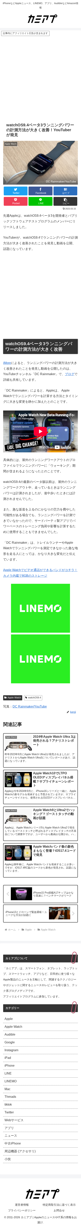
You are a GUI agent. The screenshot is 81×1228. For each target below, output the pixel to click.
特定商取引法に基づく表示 (59, 1204)
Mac (7, 1089)
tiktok (8, 1104)
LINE (8, 1073)
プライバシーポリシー (22, 1210)
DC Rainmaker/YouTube (30, 706)
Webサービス (14, 1120)
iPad (8, 1057)
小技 (8, 1159)
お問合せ (59, 1210)
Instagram (11, 1050)
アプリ (9, 1128)
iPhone (10, 1065)
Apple (9, 1018)
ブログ (69, 374)
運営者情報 (22, 1204)
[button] (65, 201)
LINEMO (11, 1081)
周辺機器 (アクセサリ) (20, 1151)
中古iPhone (13, 1143)
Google (10, 1042)
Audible (10, 1034)
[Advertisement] (40, 78)
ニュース (11, 1135)
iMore (7, 363)
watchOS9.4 (34, 697)
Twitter (9, 1112)
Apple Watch (14, 697)
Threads (10, 1096)
